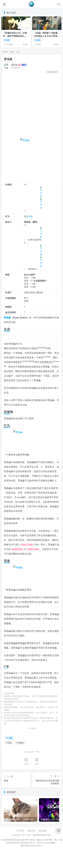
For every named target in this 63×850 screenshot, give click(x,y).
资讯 (8, 40)
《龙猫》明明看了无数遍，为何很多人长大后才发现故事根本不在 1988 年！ (46, 35)
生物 (30, 216)
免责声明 (31, 830)
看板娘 (14, 64)
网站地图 (43, 830)
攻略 (12, 51)
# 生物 (8, 742)
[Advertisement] (31, 106)
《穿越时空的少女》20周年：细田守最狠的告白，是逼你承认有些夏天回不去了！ (16, 37)
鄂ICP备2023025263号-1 (31, 845)
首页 (6, 51)
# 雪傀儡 (19, 742)
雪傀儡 (8, 59)
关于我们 (20, 830)
